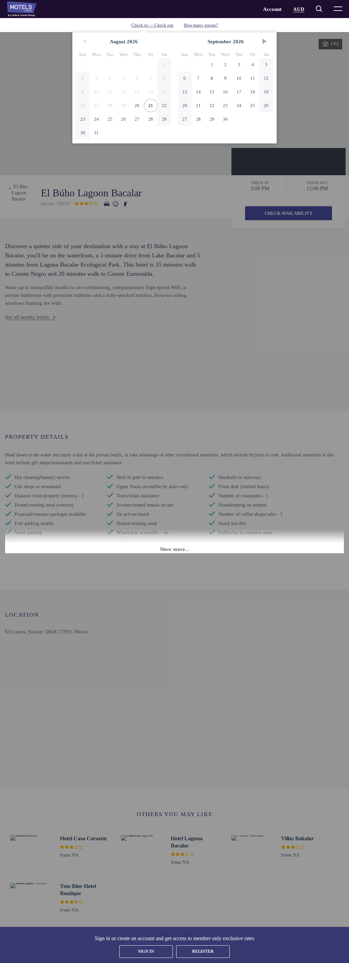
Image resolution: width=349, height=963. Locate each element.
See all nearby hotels (27, 317)
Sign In (146, 951)
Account (272, 9)
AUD (298, 9)
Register (203, 951)
